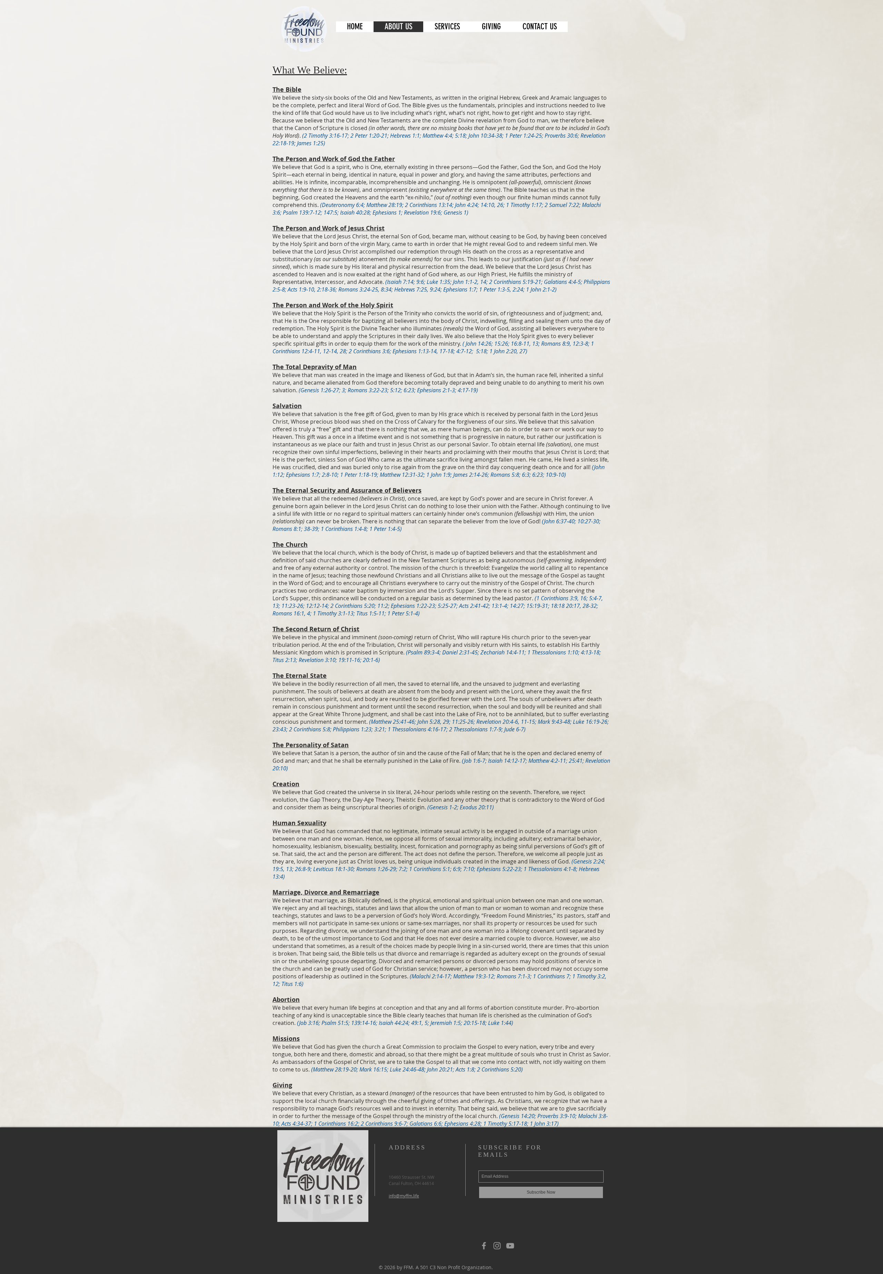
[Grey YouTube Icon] (510, 1246)
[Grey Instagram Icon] (497, 1246)
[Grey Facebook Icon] (484, 1246)
